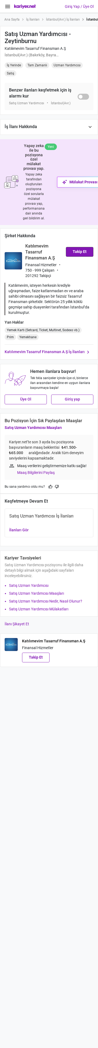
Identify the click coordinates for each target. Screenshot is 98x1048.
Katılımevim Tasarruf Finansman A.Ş (35, 48)
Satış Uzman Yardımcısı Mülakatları (38, 609)
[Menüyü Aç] (7, 6)
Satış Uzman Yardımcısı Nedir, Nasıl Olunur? (45, 601)
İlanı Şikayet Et (17, 624)
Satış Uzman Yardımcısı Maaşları (33, 427)
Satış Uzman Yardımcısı (28, 585)
